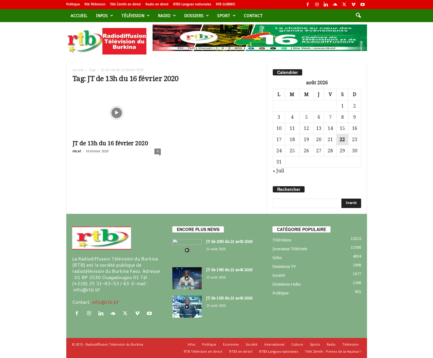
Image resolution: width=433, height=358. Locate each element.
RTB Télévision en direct (203, 351)
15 (342, 128)
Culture (297, 344)
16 (354, 128)
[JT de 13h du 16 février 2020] (116, 112)
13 (318, 128)
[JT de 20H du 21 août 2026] (187, 250)
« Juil (278, 171)
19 (306, 139)
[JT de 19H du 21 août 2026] (187, 278)
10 (279, 128)
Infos (102, 15)
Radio (164, 15)
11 (292, 128)
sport (223, 15)
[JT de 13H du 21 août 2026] (187, 307)
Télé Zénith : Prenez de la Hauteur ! (333, 351)
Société (278, 275)
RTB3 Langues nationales (192, 4)
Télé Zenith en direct (125, 4)
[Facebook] (307, 4)
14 (330, 128)
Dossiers (194, 15)
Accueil (79, 15)
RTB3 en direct (240, 351)
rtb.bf (76, 151)
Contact (253, 15)
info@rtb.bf (105, 301)
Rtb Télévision (95, 4)
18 (292, 139)
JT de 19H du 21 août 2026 (229, 270)
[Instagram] (316, 4)
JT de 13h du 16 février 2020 (110, 143)
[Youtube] (362, 4)
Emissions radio (286, 284)
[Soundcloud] (335, 4)
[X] (344, 4)
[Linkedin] (326, 4)
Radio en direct (157, 4)
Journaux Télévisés (289, 249)
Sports (315, 344)
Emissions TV (284, 266)
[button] (358, 15)
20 (318, 139)
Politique (73, 4)
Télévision (132, 15)
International (274, 344)
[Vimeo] (353, 4)
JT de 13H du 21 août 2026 (229, 298)
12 (306, 128)
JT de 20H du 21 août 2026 (229, 241)
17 (279, 139)
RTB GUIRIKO (225, 4)
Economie (231, 344)
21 (330, 139)
